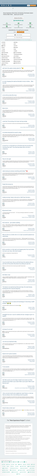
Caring (4, 466)
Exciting (8, 464)
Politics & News (5, 470)
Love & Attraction (13, 470)
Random (20, 464)
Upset (29, 464)
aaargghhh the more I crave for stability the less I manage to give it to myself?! (18, 315)
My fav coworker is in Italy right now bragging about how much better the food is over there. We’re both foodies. (18, 250)
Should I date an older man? (8, 408)
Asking (12, 466)
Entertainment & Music (14, 468)
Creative (12, 464)
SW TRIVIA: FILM (6, 275)
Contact (11, 461)
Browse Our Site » (18, 18)
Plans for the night (6, 159)
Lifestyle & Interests (24, 468)
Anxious (25, 464)
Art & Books (32, 468)
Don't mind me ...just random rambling (11, 222)
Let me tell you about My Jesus (9, 95)
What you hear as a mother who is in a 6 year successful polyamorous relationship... (18, 235)
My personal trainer (6, 210)
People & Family (23, 466)
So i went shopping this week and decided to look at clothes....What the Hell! (17, 82)
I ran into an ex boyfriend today (9, 341)
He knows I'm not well (7, 329)
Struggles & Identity (22, 470)
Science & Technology (31, 470)
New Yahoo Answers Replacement (18, 24)
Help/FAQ (15, 461)
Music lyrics (5, 108)
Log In (28, 5)
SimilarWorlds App (19, 20)
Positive (4, 464)
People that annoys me (7, 184)
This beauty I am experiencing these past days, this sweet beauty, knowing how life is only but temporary (17, 287)
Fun (16, 464)
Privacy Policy (21, 461)
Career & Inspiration (31, 466)
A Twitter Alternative (30, 24)
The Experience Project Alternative (7, 24)
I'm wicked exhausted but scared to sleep (11, 132)
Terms (26, 461)
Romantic (33, 464)
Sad (8, 466)
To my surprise (5, 366)
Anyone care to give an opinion (9, 353)
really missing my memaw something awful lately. (13, 171)
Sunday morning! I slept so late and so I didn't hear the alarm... (16, 197)
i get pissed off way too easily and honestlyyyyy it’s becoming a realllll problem (18, 302)
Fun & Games (5, 468)
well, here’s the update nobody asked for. (11, 68)
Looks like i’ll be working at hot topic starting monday (14, 121)
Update (17, 466)
